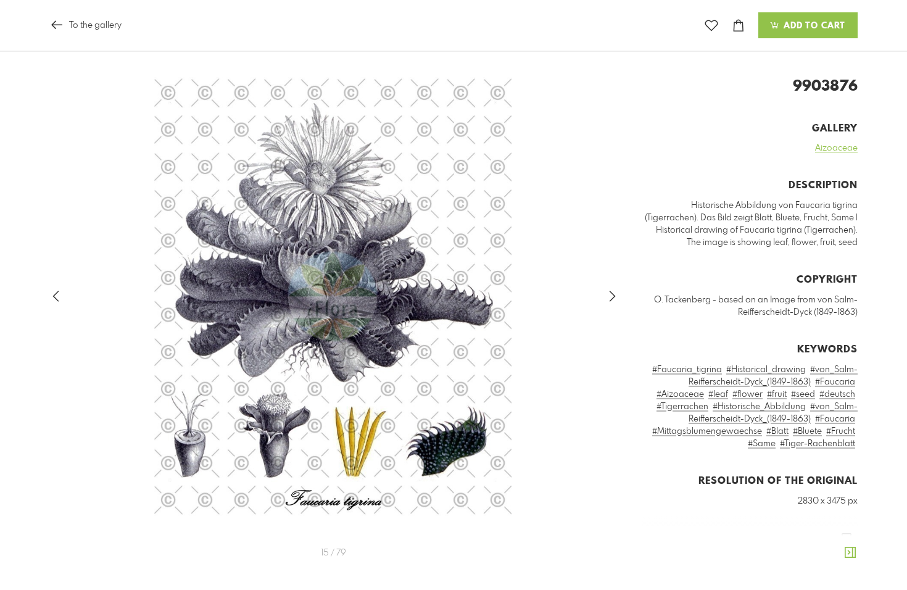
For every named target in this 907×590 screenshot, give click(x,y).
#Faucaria (835, 382)
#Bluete (807, 431)
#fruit (777, 394)
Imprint (812, 573)
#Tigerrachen (682, 406)
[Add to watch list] (711, 25)
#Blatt (777, 431)
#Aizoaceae (680, 394)
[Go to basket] (738, 25)
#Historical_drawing (766, 369)
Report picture (833, 556)
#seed (803, 394)
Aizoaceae (836, 148)
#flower (747, 394)
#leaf (718, 394)
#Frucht (840, 431)
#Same (762, 443)
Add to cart (813, 26)
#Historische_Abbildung (759, 406)
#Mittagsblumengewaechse (707, 431)
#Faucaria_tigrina (687, 369)
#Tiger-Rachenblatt (817, 443)
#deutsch (837, 394)
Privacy (845, 573)
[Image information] (850, 553)
